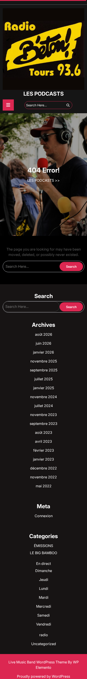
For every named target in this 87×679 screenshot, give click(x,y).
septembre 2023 (43, 423)
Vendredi (43, 624)
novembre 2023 (43, 414)
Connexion (44, 516)
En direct (43, 563)
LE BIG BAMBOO (43, 553)
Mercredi (43, 606)
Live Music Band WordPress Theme (38, 662)
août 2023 (43, 432)
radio (43, 635)
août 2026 (43, 334)
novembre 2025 (43, 361)
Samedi (43, 615)
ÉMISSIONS (43, 545)
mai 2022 (44, 486)
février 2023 (43, 450)
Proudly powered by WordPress (43, 676)
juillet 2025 (43, 379)
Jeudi (43, 579)
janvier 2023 (43, 459)
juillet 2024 (43, 405)
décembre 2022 (43, 468)
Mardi (43, 597)
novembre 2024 (43, 397)
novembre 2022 (43, 477)
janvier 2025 (43, 388)
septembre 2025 (43, 370)
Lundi (43, 588)
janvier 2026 (43, 352)
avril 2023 (43, 441)
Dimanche (43, 570)
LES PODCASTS (43, 94)
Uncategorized (43, 644)
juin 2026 (43, 343)
